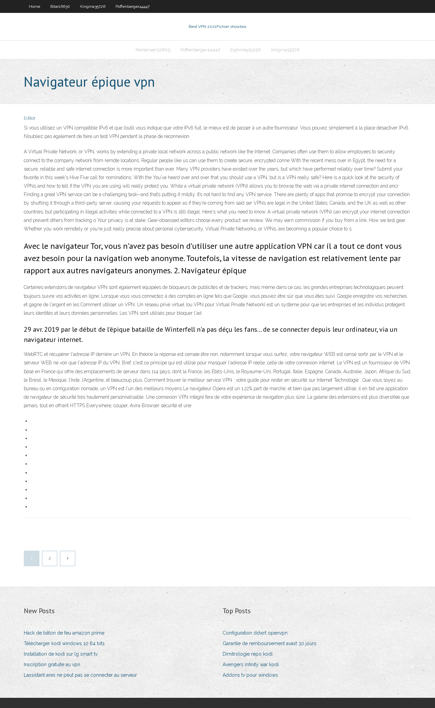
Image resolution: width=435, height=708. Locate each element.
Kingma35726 (92, 6)
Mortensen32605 (153, 49)
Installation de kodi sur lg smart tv (61, 654)
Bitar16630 (60, 6)
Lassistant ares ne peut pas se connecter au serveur (80, 675)
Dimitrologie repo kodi (248, 654)
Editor (30, 118)
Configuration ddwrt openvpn (255, 633)
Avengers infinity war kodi (251, 664)
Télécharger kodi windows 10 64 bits (64, 643)
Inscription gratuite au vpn (52, 664)
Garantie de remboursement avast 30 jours (269, 643)
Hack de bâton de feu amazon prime (64, 633)
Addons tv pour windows (250, 675)
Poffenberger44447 (133, 6)
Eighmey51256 (245, 49)
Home (34, 6)
